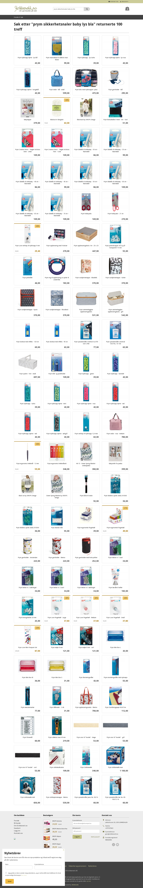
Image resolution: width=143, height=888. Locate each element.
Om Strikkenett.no (20, 826)
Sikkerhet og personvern (77, 866)
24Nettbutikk (75, 885)
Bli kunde (17, 823)
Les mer (88, 881)
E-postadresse (77, 820)
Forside (16, 17)
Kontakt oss (18, 833)
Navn (6, 864)
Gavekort (17, 828)
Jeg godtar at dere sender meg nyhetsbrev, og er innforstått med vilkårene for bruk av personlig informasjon (33, 874)
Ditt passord (76, 828)
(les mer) (24, 875)
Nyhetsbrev (92, 866)
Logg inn (17, 831)
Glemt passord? (95, 837)
